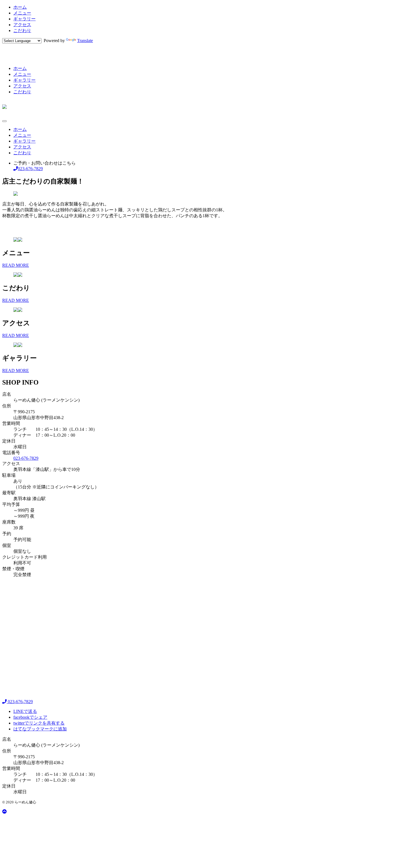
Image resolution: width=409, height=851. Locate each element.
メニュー (22, 13)
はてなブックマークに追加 (40, 729)
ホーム (20, 7)
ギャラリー (24, 18)
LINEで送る (25, 711)
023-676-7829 (25, 458)
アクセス (22, 24)
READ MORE (15, 265)
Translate (85, 40)
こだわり (22, 30)
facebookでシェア (30, 717)
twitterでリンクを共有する (39, 723)
